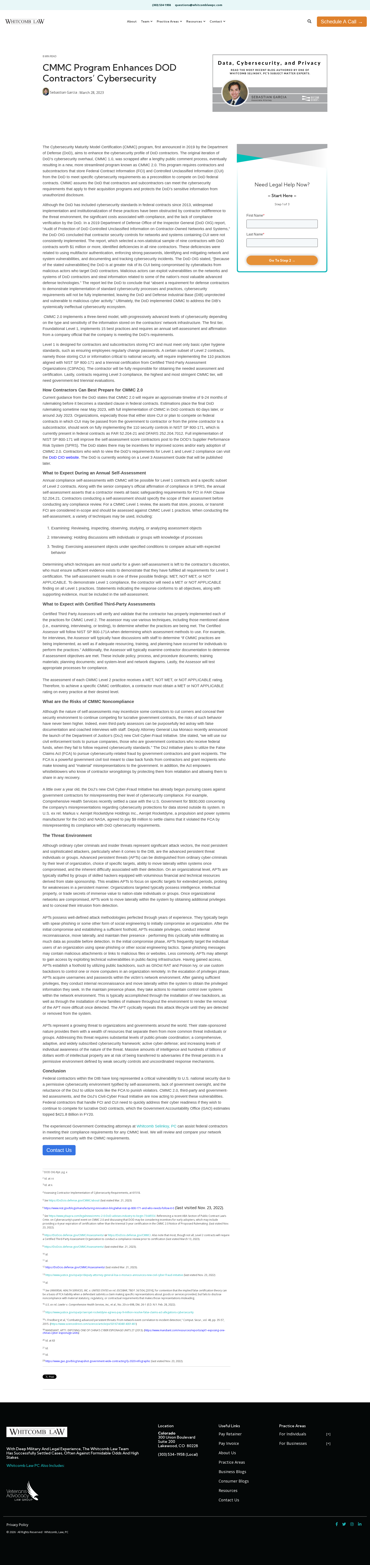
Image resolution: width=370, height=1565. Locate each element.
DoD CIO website (64, 457)
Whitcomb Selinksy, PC (156, 1126)
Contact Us (59, 1150)
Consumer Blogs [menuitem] (234, 1481)
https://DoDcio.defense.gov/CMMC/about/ (74, 1200)
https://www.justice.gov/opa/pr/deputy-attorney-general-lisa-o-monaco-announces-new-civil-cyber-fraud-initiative (114, 1275)
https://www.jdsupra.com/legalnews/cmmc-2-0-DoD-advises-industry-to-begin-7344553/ (102, 1216)
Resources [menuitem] (228, 1490)
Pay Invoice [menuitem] (229, 1443)
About (132, 21)
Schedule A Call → (342, 21)
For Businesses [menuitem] (293, 1443)
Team (145, 21)
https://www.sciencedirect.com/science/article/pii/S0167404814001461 (93, 1324)
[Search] (309, 21)
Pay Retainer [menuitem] (230, 1433)
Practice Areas (168, 21)
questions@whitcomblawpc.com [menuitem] (198, 5)
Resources (194, 21)
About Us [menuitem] (227, 1452)
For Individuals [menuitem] (292, 1433)
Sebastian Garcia (63, 92)
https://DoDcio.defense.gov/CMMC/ (129, 1235)
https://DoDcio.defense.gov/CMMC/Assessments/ (74, 1235)
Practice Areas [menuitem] (232, 1462)
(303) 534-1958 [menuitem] (161, 5)
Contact (216, 21)
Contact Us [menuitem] (229, 1499)
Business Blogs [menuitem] (232, 1471)
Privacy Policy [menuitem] (17, 1524)
